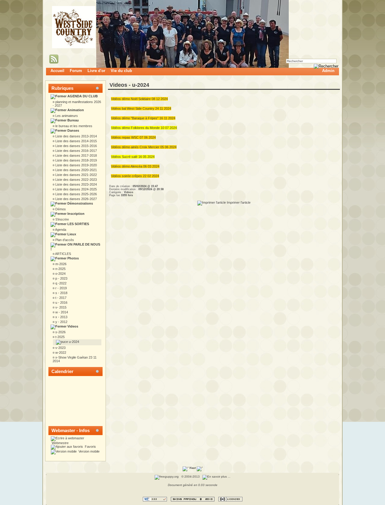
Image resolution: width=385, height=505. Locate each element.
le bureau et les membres (73, 126)
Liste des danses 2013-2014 (75, 136)
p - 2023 (60, 278)
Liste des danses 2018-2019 (75, 160)
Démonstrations (79, 203)
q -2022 (60, 283)
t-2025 (59, 337)
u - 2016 (60, 302)
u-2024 (73, 341)
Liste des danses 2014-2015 (75, 141)
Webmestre (60, 443)
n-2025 (60, 269)
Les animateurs (66, 116)
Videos (72, 326)
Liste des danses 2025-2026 (75, 194)
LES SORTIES (77, 224)
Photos (72, 258)
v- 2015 (60, 307)
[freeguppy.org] (167, 476)
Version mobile (89, 451)
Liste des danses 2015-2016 (75, 146)
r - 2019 (60, 288)
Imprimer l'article (238, 202)
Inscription (75, 213)
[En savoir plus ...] (216, 476)
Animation (75, 110)
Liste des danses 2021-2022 (75, 175)
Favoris (90, 446)
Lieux (71, 234)
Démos (60, 209)
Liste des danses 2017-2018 (75, 155)
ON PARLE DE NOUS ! (75, 247)
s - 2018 (60, 293)
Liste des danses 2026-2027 (75, 199)
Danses (72, 130)
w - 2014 (61, 312)
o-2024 (60, 273)
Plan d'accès (64, 240)
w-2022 (60, 352)
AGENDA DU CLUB (82, 96)
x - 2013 (60, 317)
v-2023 (60, 348)
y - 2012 (60, 322)
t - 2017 (60, 298)
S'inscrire (61, 219)
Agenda (60, 229)
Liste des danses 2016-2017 (75, 150)
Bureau (72, 120)
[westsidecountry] (73, 47)
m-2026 (60, 264)
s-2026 (60, 332)
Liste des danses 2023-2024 (75, 184)
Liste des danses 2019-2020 (75, 165)
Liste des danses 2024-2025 (75, 189)
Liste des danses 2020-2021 (75, 170)
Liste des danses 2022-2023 (75, 179)
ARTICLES (62, 254)
